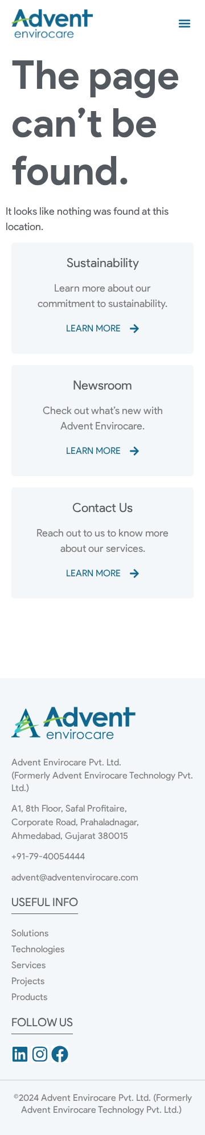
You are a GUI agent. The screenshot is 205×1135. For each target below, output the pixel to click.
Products (29, 996)
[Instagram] (39, 1054)
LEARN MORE (93, 328)
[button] (184, 23)
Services (28, 965)
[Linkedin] (19, 1054)
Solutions (29, 933)
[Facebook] (59, 1054)
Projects (27, 981)
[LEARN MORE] (134, 328)
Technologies (37, 949)
